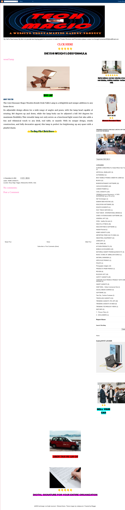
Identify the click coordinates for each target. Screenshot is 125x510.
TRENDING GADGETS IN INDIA (105, 303)
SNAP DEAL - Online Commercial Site (107, 287)
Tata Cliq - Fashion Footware (104, 295)
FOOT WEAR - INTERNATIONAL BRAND (108, 213)
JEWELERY (99, 241)
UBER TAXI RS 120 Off (65, 456)
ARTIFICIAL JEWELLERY (103, 172)
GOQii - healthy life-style (103, 221)
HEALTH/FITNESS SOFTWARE (105, 227)
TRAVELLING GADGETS (103, 298)
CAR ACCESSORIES (102, 186)
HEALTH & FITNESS (102, 224)
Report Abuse (101, 319)
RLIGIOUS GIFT (101, 274)
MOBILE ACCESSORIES (103, 249)
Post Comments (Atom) (52, 246)
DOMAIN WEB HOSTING (103, 201)
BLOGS (98, 180)
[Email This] (21, 178)
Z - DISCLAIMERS (101, 315)
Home (48, 242)
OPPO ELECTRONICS (102, 260)
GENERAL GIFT (101, 218)
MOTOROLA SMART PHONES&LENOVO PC (109, 252)
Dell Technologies (101, 199)
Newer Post (8, 242)
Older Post (88, 242)
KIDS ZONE (99, 243)
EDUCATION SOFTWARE (103, 204)
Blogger (94, 506)
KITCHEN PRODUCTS (102, 246)
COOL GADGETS (101, 192)
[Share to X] (25, 178)
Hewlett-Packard (100, 229)
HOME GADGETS (13, 180)
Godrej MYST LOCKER (104, 341)
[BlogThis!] (23, 178)
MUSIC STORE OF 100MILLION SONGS (108, 254)
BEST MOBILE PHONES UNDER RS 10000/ (109, 178)
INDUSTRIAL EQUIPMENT (104, 238)
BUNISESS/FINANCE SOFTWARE (106, 183)
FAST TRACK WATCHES (103, 210)
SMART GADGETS (101, 284)
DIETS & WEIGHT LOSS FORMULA (65, 53)
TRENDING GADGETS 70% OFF (105, 301)
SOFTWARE (99, 292)
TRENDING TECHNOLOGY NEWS (106, 306)
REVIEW (98, 271)
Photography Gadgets (102, 266)
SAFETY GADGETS (102, 277)
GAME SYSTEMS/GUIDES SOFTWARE (108, 215)
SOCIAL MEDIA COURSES (104, 290)
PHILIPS (98, 263)
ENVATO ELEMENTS (102, 207)
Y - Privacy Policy (101, 312)
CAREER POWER (101, 189)
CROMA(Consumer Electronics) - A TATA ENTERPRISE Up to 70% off (107, 195)
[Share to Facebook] (27, 178)
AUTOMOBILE (100, 175)
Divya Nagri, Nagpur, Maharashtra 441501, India (22, 183)
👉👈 (42, 131)
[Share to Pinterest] (29, 178)
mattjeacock (80, 506)
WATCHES (99, 309)
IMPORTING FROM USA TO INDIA (106, 235)
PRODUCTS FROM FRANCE (104, 268)
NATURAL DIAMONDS (102, 257)
